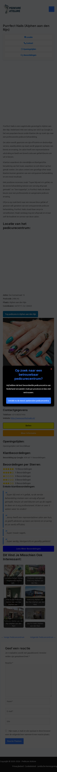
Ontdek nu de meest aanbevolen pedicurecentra (28, 400)
